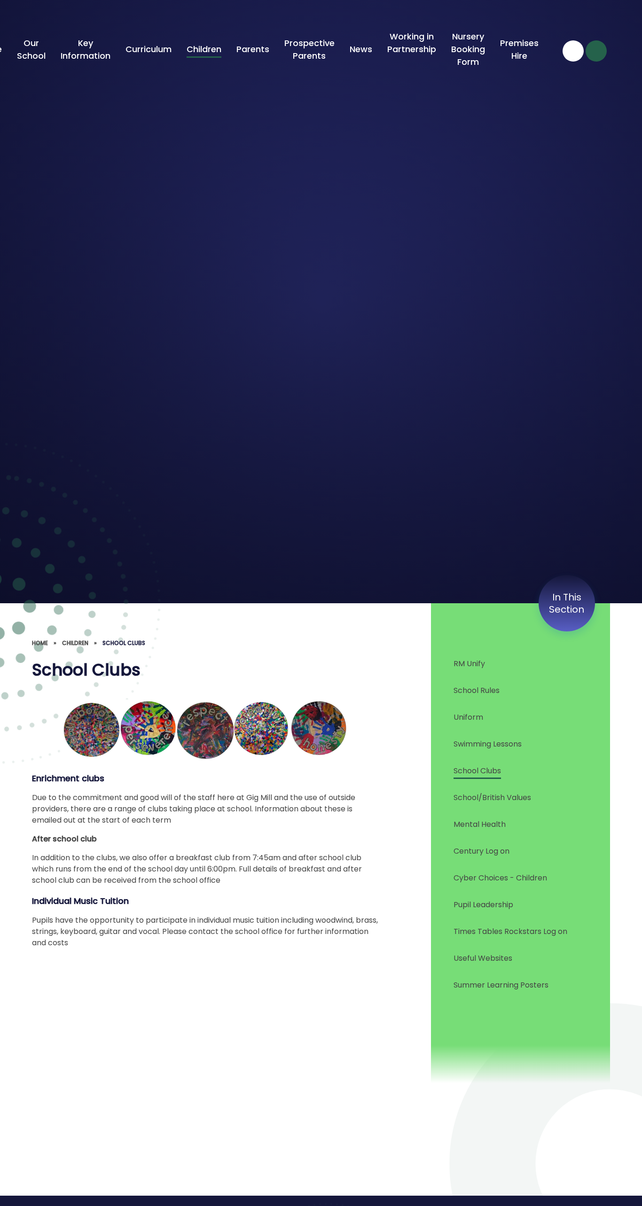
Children (75, 643)
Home (40, 643)
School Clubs (123, 643)
